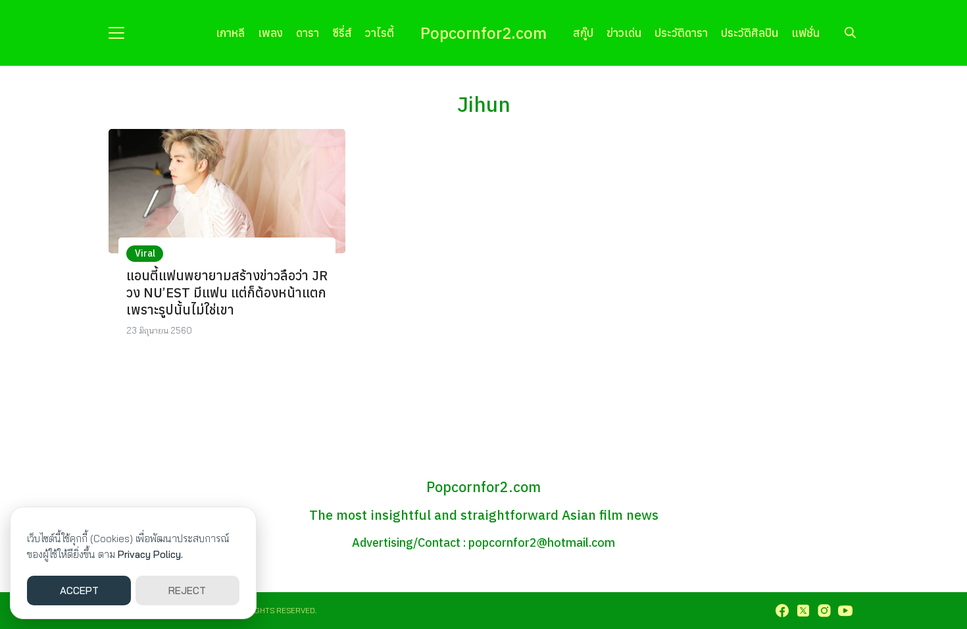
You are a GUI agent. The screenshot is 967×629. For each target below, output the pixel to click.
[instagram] (824, 610)
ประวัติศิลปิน (749, 32)
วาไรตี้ (379, 32)
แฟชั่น (805, 32)
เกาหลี (230, 32)
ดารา (307, 32)
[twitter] (803, 610)
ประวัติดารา (681, 32)
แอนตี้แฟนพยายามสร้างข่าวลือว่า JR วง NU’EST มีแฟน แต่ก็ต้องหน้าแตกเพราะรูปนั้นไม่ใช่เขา (227, 292)
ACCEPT (79, 590)
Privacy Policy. (150, 554)
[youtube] (845, 610)
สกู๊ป (583, 32)
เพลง (270, 32)
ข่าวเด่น (624, 32)
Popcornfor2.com (483, 32)
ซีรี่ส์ (342, 32)
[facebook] (782, 610)
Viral (145, 253)
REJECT (187, 590)
